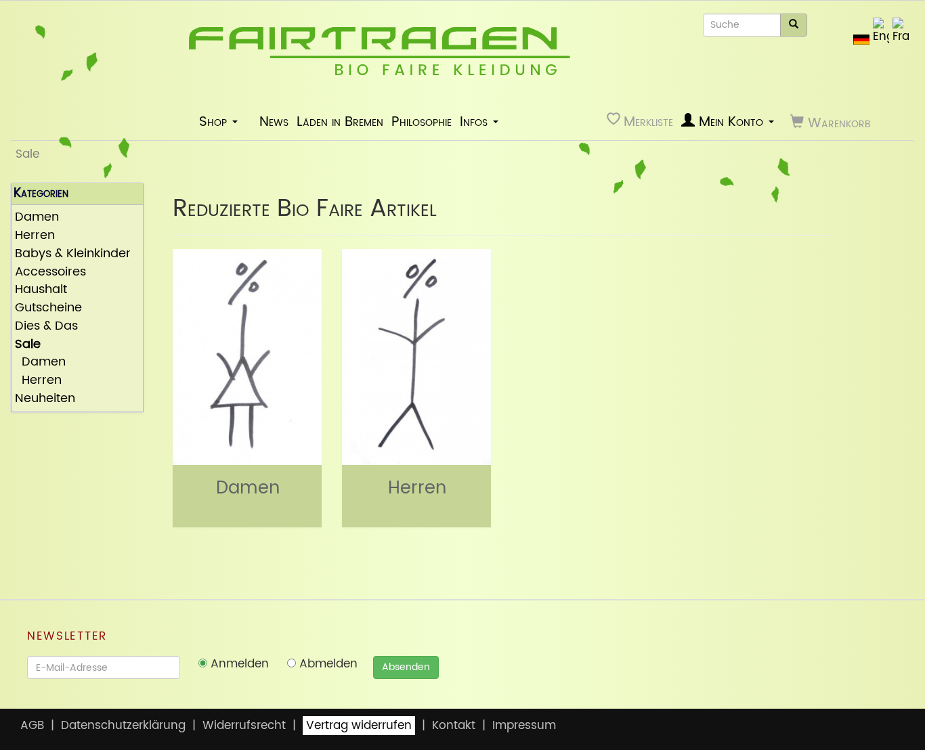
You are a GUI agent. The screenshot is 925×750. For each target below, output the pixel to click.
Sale (27, 154)
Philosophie (421, 121)
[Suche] (793, 25)
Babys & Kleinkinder (73, 254)
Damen (37, 217)
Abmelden (327, 664)
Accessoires (50, 272)
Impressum (524, 725)
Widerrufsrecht (244, 725)
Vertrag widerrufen (359, 725)
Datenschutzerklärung (123, 725)
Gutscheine (48, 308)
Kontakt (453, 725)
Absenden (406, 667)
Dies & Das (46, 326)
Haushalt (41, 290)
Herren (35, 236)
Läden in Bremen (340, 121)
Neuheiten (45, 399)
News (273, 121)
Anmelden (238, 664)
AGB (32, 725)
